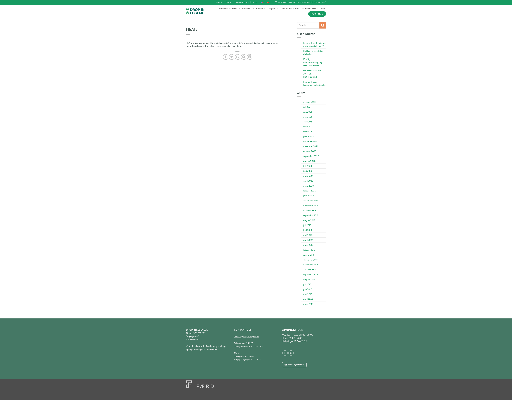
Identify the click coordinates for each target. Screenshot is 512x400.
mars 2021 (308, 126)
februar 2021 (309, 131)
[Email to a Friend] (237, 57)
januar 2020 (309, 195)
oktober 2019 (309, 210)
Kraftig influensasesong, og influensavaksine (312, 62)
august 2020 (309, 161)
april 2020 (308, 180)
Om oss (228, 2)
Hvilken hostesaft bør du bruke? (313, 53)
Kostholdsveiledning (288, 9)
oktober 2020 (309, 151)
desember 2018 (310, 259)
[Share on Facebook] (225, 57)
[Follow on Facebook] (285, 353)
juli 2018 (307, 284)
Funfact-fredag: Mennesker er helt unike (314, 83)
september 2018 (311, 274)
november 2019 (310, 205)
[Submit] (322, 25)
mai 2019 (307, 235)
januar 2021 (308, 136)
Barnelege (234, 9)
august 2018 (309, 279)
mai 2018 (307, 294)
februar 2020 (309, 190)
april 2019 (308, 240)
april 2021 (308, 121)
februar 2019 (309, 249)
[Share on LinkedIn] (249, 57)
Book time (317, 14)
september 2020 (311, 156)
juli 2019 (307, 225)
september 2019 (310, 215)
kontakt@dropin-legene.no (246, 336)
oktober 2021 (309, 101)
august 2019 (309, 220)
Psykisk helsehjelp (265, 9)
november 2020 (311, 146)
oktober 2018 (309, 269)
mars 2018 (308, 304)
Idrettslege (247, 9)
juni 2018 (307, 289)
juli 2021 (307, 106)
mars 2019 (308, 244)
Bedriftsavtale (309, 9)
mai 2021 (307, 116)
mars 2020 (308, 185)
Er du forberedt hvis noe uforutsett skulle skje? (314, 44)
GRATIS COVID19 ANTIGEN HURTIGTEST (312, 73)
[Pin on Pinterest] (243, 57)
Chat (236, 353)
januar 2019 (309, 254)
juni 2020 (308, 170)
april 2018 (308, 299)
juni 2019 (307, 230)
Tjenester (222, 9)
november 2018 (310, 264)
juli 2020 (307, 166)
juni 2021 (307, 111)
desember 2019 (310, 200)
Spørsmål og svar (242, 2)
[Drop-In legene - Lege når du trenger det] (195, 11)
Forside (219, 2)
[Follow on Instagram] (291, 353)
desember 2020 (310, 141)
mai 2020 (308, 175)
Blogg (255, 2)
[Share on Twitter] (231, 57)
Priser (322, 9)
